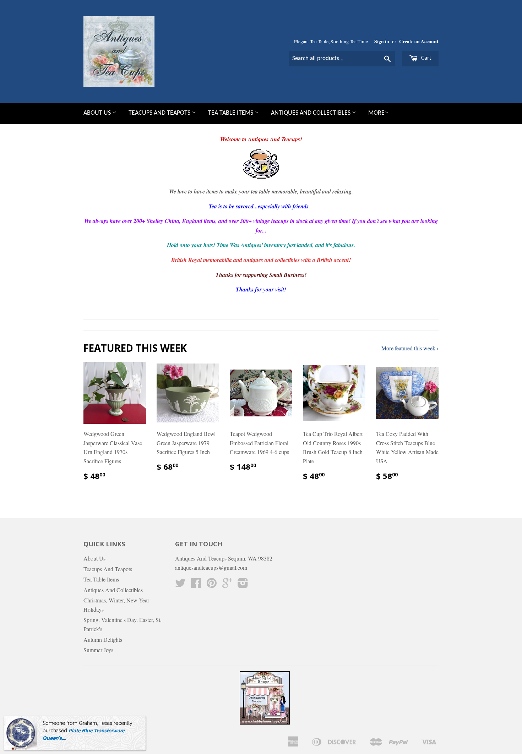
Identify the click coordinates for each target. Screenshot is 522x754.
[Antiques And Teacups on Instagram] (243, 585)
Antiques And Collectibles (311, 113)
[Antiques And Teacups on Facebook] (196, 585)
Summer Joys (98, 650)
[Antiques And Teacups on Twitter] (180, 585)
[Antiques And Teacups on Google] (227, 585)
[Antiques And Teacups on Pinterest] (211, 585)
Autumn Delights (102, 639)
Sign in (381, 41)
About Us (97, 113)
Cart (425, 58)
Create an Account (419, 41)
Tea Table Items (231, 113)
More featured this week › (410, 348)
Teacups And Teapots (160, 113)
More (376, 113)
